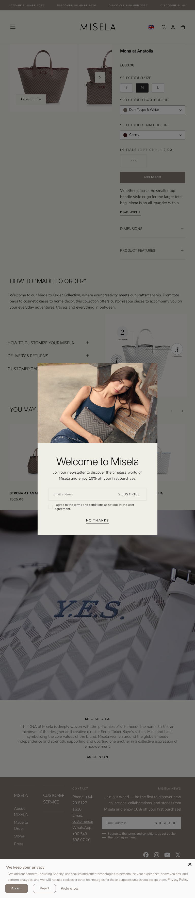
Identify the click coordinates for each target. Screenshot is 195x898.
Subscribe (129, 494)
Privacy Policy (178, 879)
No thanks (97, 520)
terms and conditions (88, 504)
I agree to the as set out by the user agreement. (94, 507)
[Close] (189, 864)
